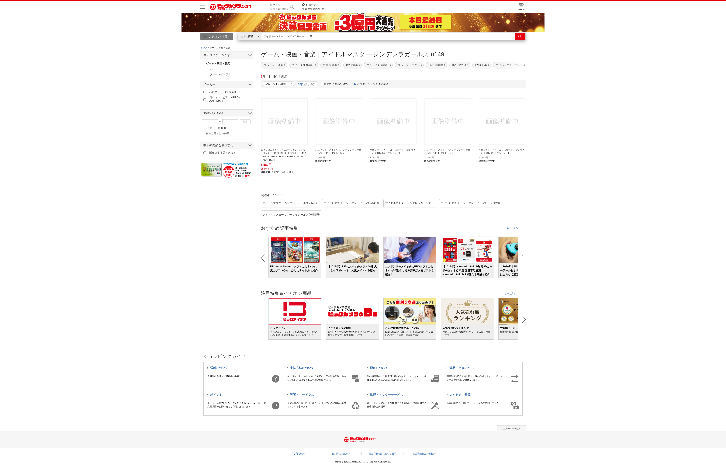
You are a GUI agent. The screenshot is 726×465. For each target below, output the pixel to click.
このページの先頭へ (511, 428)
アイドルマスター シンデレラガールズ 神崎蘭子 (291, 214)
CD (211, 68)
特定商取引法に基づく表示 (382, 453)
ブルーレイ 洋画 (273, 65)
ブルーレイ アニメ (409, 65)
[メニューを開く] (202, 7)
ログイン (281, 42)
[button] (514, 65)
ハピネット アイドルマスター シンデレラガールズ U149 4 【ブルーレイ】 (393, 151)
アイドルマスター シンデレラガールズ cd (409, 203)
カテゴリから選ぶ (219, 36)
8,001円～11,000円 (217, 128)
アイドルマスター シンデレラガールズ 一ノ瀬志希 (471, 203)
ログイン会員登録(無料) (279, 6)
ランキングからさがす (348, 41)
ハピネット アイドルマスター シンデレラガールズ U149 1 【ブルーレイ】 (447, 151)
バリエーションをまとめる (373, 83)
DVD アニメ (459, 65)
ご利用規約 (299, 453)
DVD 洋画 (352, 65)
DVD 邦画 (481, 65)
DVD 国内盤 (436, 65)
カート (521, 9)
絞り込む (309, 84)
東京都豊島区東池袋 (314, 6)
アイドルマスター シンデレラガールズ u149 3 (351, 203)
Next (524, 258)
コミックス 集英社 (303, 65)
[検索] (520, 36)
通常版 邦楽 (330, 65)
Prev (263, 258)
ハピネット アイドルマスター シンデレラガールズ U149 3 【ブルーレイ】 (338, 151)
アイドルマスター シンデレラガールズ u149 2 (290, 203)
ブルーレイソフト (220, 74)
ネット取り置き (412, 41)
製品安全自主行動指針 (424, 453)
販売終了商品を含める (337, 83)
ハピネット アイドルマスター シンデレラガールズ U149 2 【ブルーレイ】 (502, 151)
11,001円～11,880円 (218, 133)
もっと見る (512, 228)
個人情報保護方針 (341, 453)
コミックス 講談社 (378, 65)
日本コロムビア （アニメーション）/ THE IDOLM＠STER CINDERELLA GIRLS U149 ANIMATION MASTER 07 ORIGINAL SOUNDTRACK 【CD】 (283, 154)
